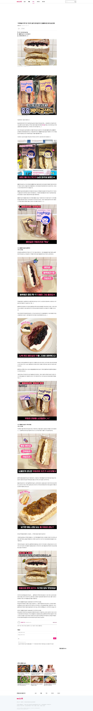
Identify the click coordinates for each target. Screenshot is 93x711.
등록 (54, 638)
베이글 (43, 124)
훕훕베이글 (40, 625)
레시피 (43, 1)
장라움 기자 (19, 25)
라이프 (38, 1)
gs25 (18, 625)
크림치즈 (34, 625)
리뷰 (20, 625)
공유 (23, 28)
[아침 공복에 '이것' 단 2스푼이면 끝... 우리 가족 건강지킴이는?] (23, 681)
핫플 (29, 1)
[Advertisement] (46, 12)
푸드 (33, 1)
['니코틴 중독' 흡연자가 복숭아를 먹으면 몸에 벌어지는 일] (50, 670)
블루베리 (28, 625)
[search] (75, 2)
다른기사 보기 (55, 622)
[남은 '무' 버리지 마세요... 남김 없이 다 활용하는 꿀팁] (37, 681)
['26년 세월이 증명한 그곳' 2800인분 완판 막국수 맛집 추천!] (50, 681)
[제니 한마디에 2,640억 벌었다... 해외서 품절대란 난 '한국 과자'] (37, 670)
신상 (24, 1)
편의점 (37, 625)
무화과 (23, 625)
